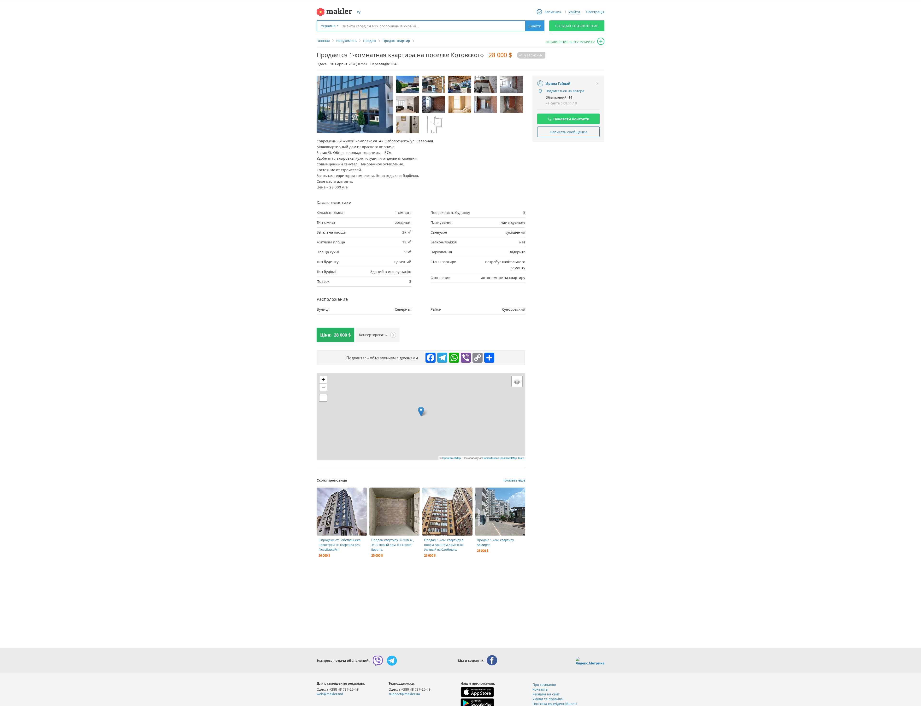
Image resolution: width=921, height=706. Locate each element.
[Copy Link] (476, 356)
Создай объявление (577, 25)
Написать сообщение (568, 131)
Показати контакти (571, 118)
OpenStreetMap (451, 458)
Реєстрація (595, 11)
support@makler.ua (404, 694)
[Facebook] (429, 356)
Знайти (534, 26)
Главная (323, 40)
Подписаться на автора (564, 91)
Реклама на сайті (546, 694)
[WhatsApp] (453, 356)
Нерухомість (346, 40)
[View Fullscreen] (323, 397)
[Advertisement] (568, 177)
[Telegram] (441, 356)
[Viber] (464, 356)
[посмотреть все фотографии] (323, 494)
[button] (421, 411)
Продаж (369, 40)
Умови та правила (547, 699)
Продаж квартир (396, 40)
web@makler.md (330, 694)
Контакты (540, 689)
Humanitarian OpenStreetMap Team (503, 458)
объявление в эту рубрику (570, 42)
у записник (533, 55)
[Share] (488, 356)
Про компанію (544, 684)
